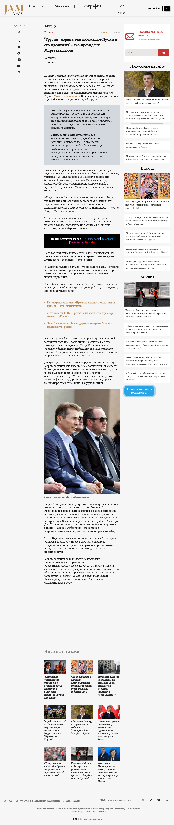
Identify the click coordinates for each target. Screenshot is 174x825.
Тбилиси (49, 62)
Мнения (62, 6)
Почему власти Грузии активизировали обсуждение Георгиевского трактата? (146, 158)
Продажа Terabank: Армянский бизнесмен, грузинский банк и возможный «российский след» (142, 131)
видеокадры (78, 89)
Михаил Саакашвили (67, 96)
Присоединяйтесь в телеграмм (140, 391)
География (91, 6)
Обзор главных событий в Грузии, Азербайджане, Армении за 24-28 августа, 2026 (55, 769)
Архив (105, 32)
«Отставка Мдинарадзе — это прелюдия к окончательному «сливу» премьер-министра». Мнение (108, 772)
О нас (8, 801)
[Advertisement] (82, 618)
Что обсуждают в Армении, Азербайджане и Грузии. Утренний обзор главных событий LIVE (81, 684)
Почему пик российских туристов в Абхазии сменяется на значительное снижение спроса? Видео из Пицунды (145, 115)
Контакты (22, 801)
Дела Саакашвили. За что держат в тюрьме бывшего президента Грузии (80, 325)
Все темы (123, 9)
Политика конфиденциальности (56, 801)
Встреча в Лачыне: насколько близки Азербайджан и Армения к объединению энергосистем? (147, 345)
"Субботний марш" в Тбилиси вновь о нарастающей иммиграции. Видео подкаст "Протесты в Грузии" (55, 730)
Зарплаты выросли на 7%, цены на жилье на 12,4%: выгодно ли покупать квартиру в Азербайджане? (108, 686)
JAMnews (50, 58)
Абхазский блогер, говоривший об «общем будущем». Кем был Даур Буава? (81, 727)
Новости (36, 6)
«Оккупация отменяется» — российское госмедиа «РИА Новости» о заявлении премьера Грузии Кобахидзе (54, 687)
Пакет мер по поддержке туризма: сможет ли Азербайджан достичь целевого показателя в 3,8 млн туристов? (147, 360)
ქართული (50, 26)
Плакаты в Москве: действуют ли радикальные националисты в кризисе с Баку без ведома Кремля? (82, 771)
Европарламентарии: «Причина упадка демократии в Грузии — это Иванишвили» (81, 304)
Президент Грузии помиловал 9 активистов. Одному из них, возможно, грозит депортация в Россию (108, 730)
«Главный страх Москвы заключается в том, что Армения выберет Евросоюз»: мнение (145, 376)
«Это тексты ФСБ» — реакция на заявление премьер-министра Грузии (80, 314)
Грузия (48, 32)
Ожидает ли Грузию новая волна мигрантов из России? (142, 146)
